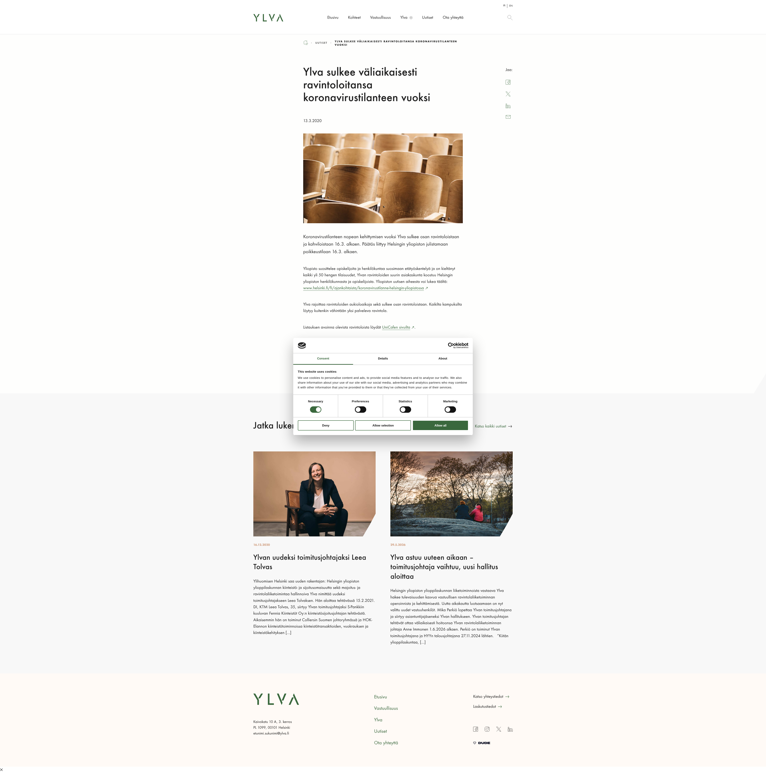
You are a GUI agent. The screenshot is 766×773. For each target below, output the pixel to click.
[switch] (360, 409)
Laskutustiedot (484, 706)
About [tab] (442, 358)
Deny (325, 425)
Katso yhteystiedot (488, 696)
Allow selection (383, 425)
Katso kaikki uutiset (490, 426)
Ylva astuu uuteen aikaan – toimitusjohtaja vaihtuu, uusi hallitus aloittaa (444, 567)
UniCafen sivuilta (396, 327)
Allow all (440, 425)
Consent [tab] (323, 358)
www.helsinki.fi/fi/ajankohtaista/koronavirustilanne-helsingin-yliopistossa (363, 288)
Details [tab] (383, 358)
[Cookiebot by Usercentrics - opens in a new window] (450, 345)
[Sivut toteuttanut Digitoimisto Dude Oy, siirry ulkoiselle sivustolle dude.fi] (481, 743)
